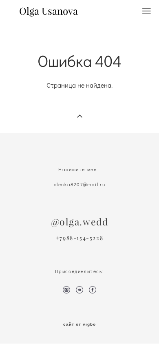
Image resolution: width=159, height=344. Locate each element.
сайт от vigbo (79, 324)
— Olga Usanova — (48, 11)
